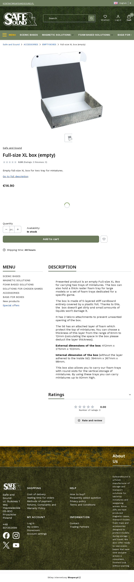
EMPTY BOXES (49, 44)
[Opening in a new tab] (6, 535)
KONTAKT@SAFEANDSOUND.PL (18, 3)
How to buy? (77, 494)
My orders (33, 526)
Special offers (11, 305)
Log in (30, 523)
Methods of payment (39, 501)
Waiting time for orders (40, 497)
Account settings (37, 533)
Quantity (8, 223)
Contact (74, 523)
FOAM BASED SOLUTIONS (18, 284)
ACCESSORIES (31, 44)
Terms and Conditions (82, 504)
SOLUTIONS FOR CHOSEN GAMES (23, 288)
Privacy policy (78, 501)
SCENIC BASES (11, 276)
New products (11, 301)
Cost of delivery (36, 494)
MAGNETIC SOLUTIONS (16, 280)
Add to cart (51, 239)
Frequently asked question (85, 497)
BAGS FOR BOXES (13, 297)
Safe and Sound (11, 44)
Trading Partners (79, 526)
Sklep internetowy (63, 577)
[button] (91, 18)
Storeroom (33, 530)
